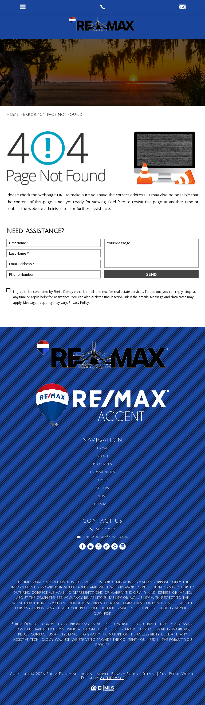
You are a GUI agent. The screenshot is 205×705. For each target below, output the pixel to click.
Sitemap (149, 674)
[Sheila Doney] (102, 26)
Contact (102, 504)
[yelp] (114, 546)
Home (102, 448)
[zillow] (106, 546)
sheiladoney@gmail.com (105, 537)
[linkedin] (90, 546)
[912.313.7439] (102, 7)
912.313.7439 (105, 529)
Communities (102, 472)
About (103, 456)
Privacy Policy (79, 302)
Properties (102, 464)
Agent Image (112, 678)
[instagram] (98, 546)
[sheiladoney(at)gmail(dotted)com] (182, 7)
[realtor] (122, 546)
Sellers (102, 488)
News (102, 496)
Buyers (102, 480)
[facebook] (82, 546)
